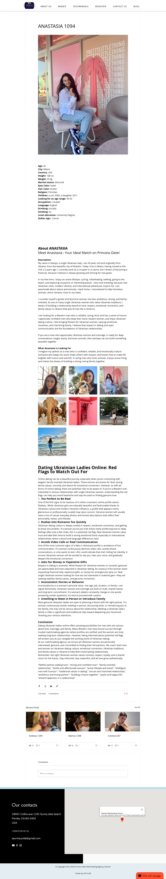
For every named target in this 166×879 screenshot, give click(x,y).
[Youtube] (13, 845)
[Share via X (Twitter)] (45, 686)
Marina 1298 (74, 735)
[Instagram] (20, 845)
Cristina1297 (114, 735)
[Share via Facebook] (39, 686)
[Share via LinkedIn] (51, 686)
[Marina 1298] (83, 721)
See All (137, 707)
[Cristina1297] (122, 721)
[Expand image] (52, 380)
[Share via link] (57, 686)
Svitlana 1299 (35, 735)
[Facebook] (16, 845)
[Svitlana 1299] (43, 721)
